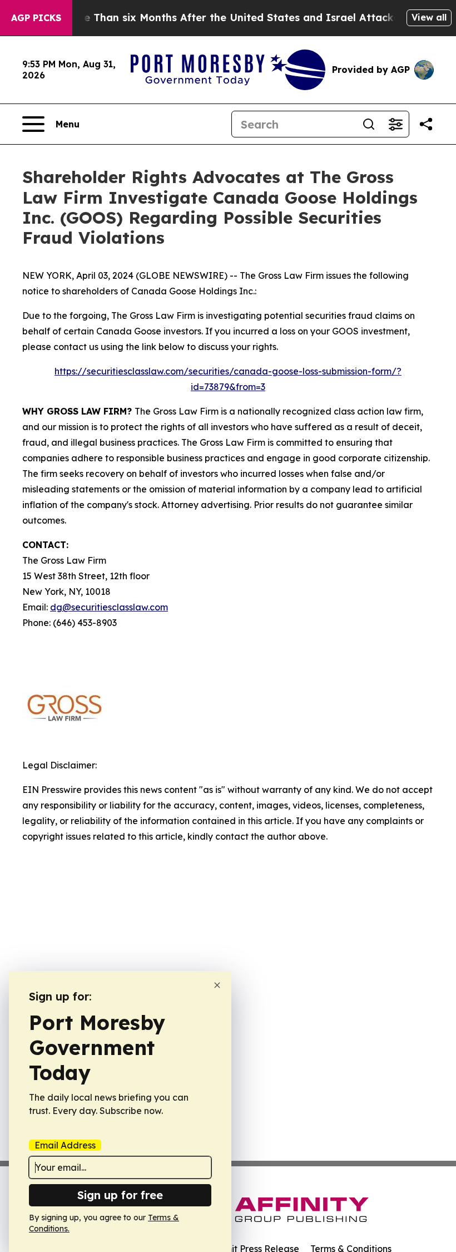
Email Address (65, 1145)
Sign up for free (120, 1195)
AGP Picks (36, 17)
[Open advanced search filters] (395, 124)
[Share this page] (426, 124)
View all (429, 17)
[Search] (368, 124)
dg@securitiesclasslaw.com (109, 607)
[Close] (217, 985)
